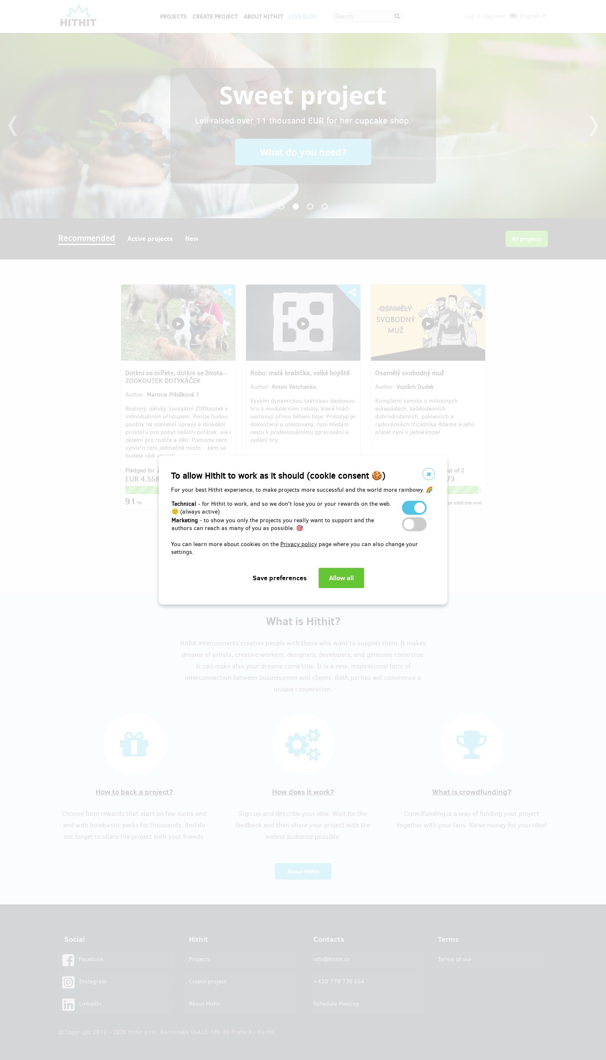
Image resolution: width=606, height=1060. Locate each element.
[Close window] (429, 474)
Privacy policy (298, 544)
